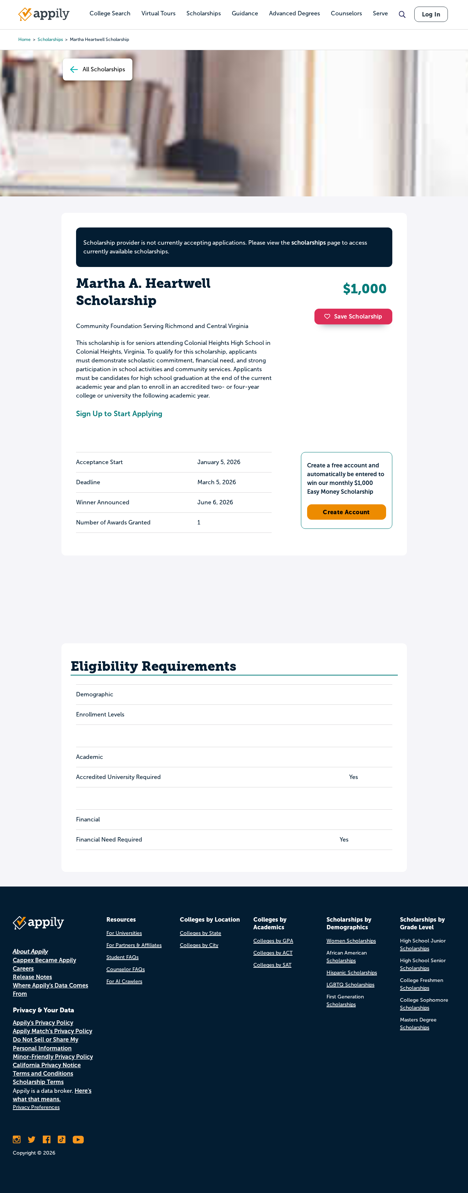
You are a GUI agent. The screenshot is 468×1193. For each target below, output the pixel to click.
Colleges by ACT (272, 953)
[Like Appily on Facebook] (46, 1139)
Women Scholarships (351, 941)
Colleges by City (199, 945)
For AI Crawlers (124, 981)
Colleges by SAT (272, 965)
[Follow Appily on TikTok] (61, 1139)
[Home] (43, 14)
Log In (431, 14)
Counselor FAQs (125, 969)
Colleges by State (200, 933)
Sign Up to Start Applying (119, 414)
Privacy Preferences (36, 1107)
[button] (329, 316)
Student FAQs (122, 957)
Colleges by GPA (273, 941)
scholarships (308, 243)
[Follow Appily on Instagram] (16, 1139)
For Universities (124, 933)
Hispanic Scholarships (352, 972)
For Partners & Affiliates (134, 945)
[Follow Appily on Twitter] (31, 1139)
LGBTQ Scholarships (350, 984)
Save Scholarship (358, 316)
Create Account (346, 512)
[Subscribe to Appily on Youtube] (78, 1139)
